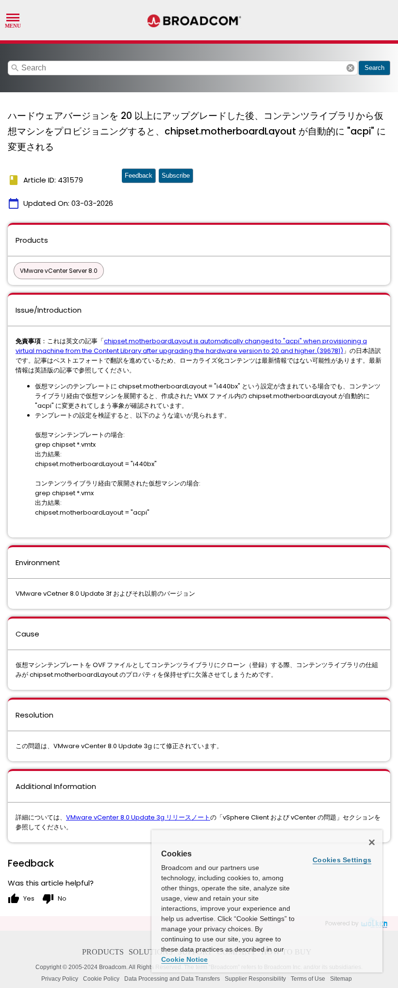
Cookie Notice (184, 959)
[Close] (372, 842)
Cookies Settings (342, 860)
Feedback (138, 175)
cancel (350, 68)
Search (374, 67)
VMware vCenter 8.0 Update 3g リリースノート (138, 817)
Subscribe (176, 175)
